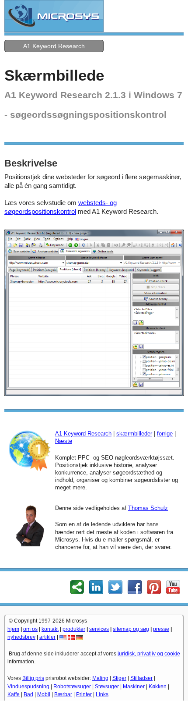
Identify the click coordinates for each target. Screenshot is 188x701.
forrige (165, 433)
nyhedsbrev (21, 637)
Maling (100, 678)
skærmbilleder (134, 433)
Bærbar (63, 694)
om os (30, 629)
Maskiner (134, 686)
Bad (28, 694)
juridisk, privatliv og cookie (149, 654)
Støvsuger (107, 686)
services (99, 629)
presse (161, 629)
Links (102, 694)
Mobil (43, 694)
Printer (84, 694)
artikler (47, 637)
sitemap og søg (131, 629)
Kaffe (13, 694)
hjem (13, 629)
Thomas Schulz (148, 508)
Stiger (119, 678)
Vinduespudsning (28, 686)
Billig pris (33, 678)
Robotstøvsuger (72, 686)
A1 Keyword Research (54, 46)
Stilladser (141, 678)
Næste (63, 441)
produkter (74, 629)
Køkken (158, 686)
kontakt (50, 629)
